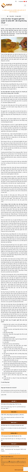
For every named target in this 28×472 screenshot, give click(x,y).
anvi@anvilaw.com (13, 461)
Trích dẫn (12, 16)
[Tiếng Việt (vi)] (24, 1)
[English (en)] (26, 1)
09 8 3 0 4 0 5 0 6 (5, 461)
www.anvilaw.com (22, 461)
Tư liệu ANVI (18, 16)
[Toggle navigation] (25, 5)
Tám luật (13, 444)
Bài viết (14, 401)
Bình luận (13, 422)
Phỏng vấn (14, 433)
